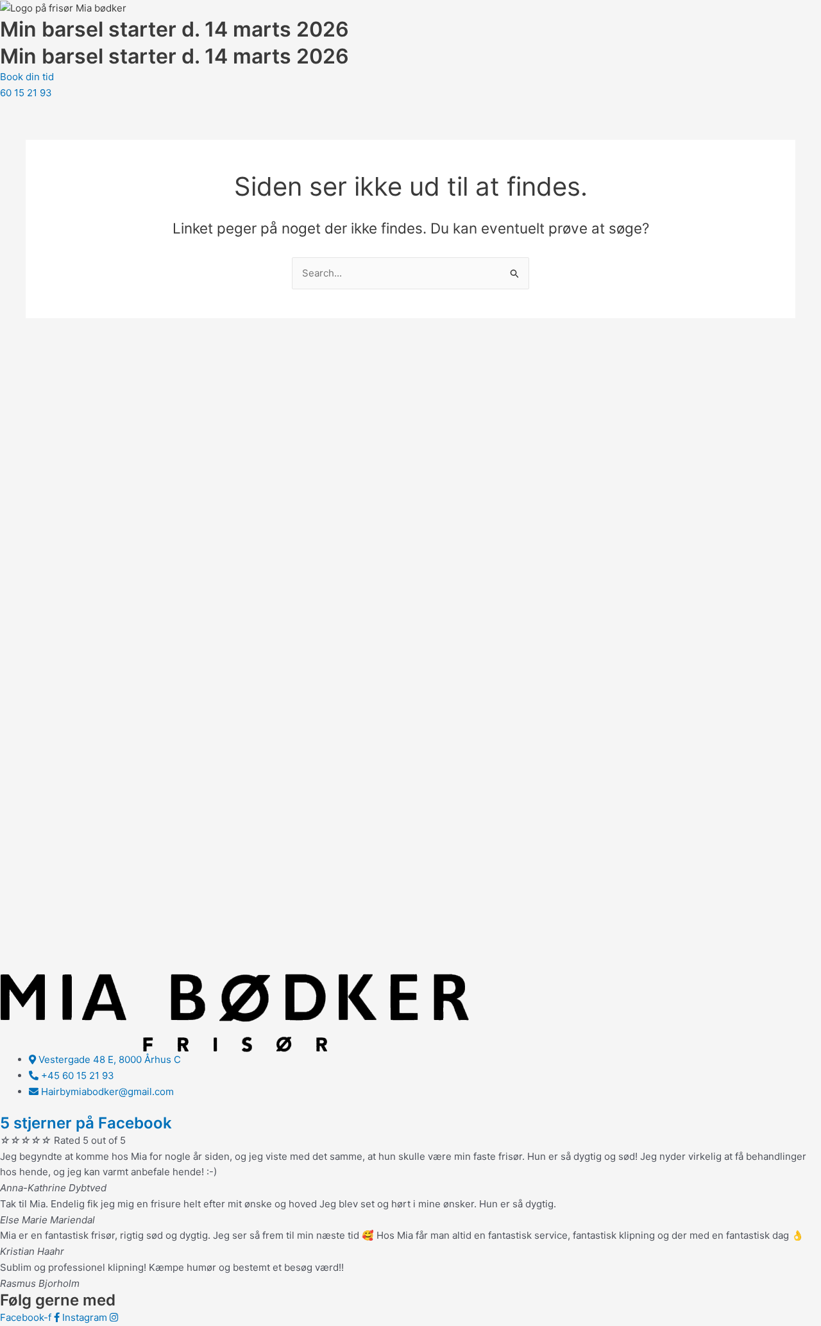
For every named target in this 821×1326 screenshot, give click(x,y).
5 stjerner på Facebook (86, 1123)
